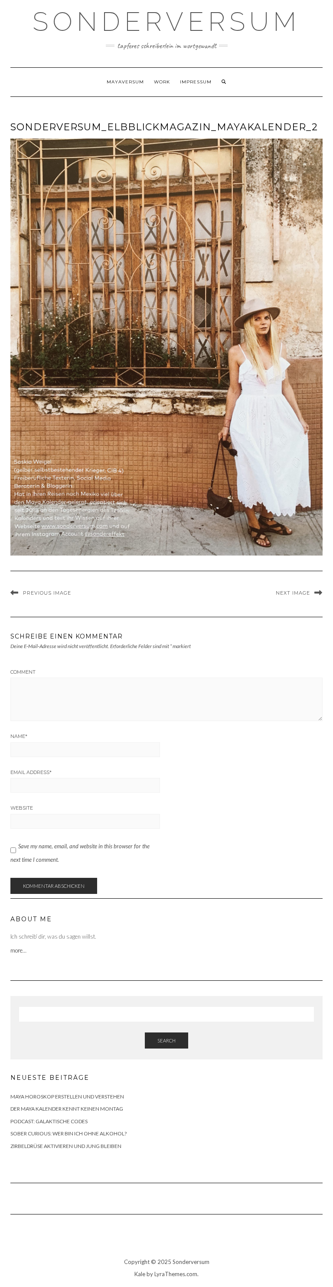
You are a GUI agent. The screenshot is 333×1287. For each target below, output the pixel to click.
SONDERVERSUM (166, 22)
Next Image (293, 593)
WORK (162, 82)
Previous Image (47, 593)
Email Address (31, 772)
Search (166, 1040)
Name (18, 736)
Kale (139, 1273)
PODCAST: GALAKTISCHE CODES (49, 1121)
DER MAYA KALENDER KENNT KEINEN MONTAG (66, 1108)
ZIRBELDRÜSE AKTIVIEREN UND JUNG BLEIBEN (65, 1146)
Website (21, 808)
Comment (23, 672)
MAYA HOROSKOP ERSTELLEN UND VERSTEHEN (67, 1096)
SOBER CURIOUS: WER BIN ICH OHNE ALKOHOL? (68, 1133)
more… (19, 950)
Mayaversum (125, 82)
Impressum (196, 82)
